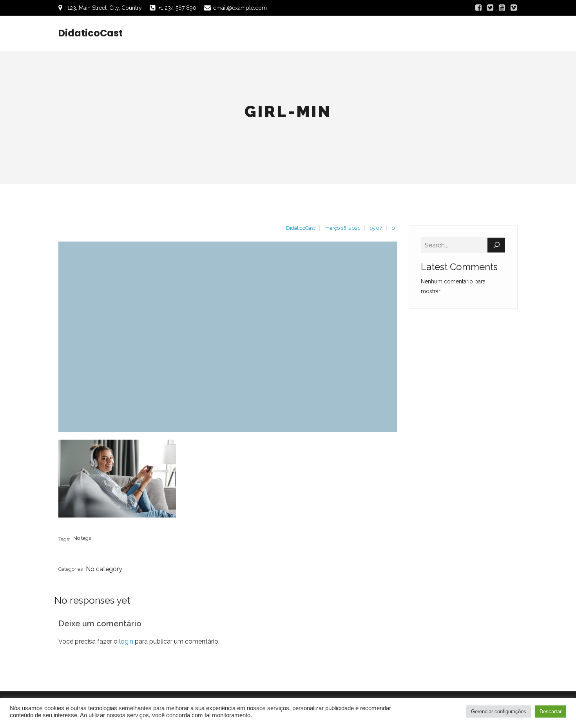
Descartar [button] (551, 711)
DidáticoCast (300, 228)
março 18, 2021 (342, 228)
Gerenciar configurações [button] (498, 711)
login (126, 641)
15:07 (376, 228)
